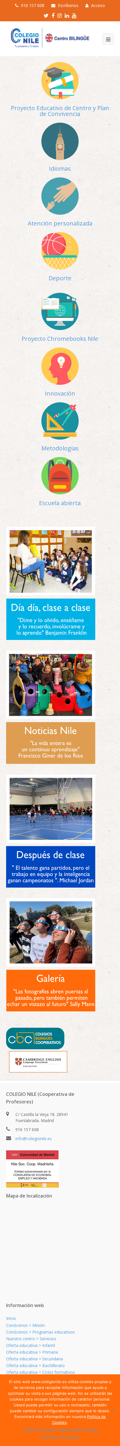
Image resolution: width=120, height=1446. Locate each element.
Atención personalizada (60, 223)
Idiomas (60, 168)
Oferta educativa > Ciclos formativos (40, 1372)
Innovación (60, 393)
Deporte (60, 278)
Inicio (11, 1318)
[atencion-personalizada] (60, 196)
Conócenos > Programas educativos (40, 1332)
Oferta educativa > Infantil (30, 1345)
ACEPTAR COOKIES (40, 1430)
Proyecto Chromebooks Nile (60, 339)
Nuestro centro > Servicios (31, 1338)
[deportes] (60, 250)
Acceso (98, 5)
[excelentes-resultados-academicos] (60, 80)
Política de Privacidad (60, 1437)
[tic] (60, 311)
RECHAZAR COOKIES (79, 1430)
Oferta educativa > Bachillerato (35, 1365)
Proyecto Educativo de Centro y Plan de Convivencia (60, 111)
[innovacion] (60, 366)
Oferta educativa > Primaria (32, 1352)
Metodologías (60, 448)
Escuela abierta (60, 503)
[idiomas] (60, 141)
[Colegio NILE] (48, 38)
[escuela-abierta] (60, 475)
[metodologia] (60, 421)
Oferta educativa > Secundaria (34, 1359)
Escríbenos (68, 5)
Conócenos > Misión (25, 1325)
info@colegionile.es (33, 1138)
